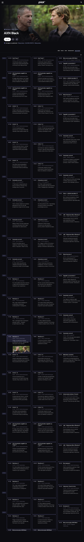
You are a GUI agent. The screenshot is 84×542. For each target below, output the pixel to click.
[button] (81, 55)
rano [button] (66, 50)
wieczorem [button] (71, 50)
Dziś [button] (59, 50)
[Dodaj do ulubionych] (13, 39)
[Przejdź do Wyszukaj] (81, 2)
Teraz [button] (62, 50)
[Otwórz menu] (2, 2)
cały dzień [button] (77, 50)
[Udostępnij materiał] (16, 39)
